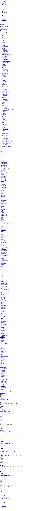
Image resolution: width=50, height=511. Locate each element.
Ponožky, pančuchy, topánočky (6, 63)
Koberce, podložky (5, 95)
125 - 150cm (2, 153)
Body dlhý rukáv (5, 57)
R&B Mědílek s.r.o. (2, 465)
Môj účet (3, 505)
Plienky (4, 53)
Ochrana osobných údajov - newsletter (6, 4)
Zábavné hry (4, 147)
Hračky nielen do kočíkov (6, 71)
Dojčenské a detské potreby (5, 46)
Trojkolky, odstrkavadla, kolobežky (7, 146)
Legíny (4, 80)
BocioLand (1, 454)
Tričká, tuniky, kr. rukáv (3, 202)
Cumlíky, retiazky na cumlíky (6, 48)
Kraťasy (4, 79)
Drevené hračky (4, 134)
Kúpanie (2, 221)
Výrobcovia (3, 501)
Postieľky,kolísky (3, 213)
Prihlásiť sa (4, 19)
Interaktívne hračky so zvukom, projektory (7, 140)
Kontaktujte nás (2, 266)
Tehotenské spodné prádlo (6, 85)
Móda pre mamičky (2, 191)
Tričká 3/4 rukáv (5, 87)
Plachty (4, 119)
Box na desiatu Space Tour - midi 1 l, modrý (5, 411)
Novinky (3, 507)
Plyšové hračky (2, 385)
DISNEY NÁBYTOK (5, 94)
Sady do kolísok (4, 120)
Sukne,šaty (4, 83)
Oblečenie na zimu (3, 175)
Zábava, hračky (2, 372)
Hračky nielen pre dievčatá (6, 138)
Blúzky (4, 78)
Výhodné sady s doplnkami (6, 123)
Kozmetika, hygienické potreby (6, 51)
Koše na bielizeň (5, 117)
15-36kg (4, 40)
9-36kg (4, 43)
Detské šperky (4, 105)
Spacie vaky (4, 122)
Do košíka (2, 406)
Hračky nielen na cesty (5, 44)
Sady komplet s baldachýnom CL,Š (7, 121)
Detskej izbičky (4, 93)
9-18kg (4, 42)
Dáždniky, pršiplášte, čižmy (6, 49)
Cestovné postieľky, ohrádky (6, 91)
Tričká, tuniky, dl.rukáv (5, 88)
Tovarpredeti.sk (4, 26)
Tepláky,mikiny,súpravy (5, 86)
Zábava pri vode (2, 388)
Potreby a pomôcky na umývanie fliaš (7, 54)
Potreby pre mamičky (4, 102)
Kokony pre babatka (5, 106)
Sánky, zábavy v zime (5, 144)
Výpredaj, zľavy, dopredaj (3, 367)
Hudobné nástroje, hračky (6, 139)
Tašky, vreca (2, 224)
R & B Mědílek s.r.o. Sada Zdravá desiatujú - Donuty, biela (7, 475)
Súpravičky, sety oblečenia (6, 66)
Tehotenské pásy (5, 84)
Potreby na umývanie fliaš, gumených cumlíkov (8, 109)
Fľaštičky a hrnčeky (5, 50)
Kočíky (4, 127)
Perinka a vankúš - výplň (3, 232)
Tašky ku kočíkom (5, 76)
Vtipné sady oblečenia (5, 89)
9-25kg (1, 156)
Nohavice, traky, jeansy (3, 194)
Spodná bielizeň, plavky (5, 65)
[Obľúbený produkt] (0, 408)
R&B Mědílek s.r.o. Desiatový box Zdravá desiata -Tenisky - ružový (8, 486)
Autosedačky (4, 125)
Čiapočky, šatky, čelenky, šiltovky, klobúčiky (5, 172)
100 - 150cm (4, 39)
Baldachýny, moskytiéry (5, 116)
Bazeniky (4, 90)
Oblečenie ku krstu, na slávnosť (6, 61)
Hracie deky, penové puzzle (4, 377)
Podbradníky (2, 167)
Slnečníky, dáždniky (5, 75)
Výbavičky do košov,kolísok (6, 101)
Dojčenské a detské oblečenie (4, 368)
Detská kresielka (5, 92)
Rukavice (4, 64)
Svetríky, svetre (4, 67)
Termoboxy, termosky (5, 56)
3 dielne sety (4, 114)
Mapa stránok (3, 5)
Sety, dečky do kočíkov (5, 74)
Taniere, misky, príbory (5, 55)
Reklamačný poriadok (4, 2)
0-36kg (4, 38)
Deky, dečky (4, 104)
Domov (1, 149)
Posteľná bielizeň (5, 99)
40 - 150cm (4, 41)
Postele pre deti (4, 98)
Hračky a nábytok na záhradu (6, 136)
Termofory (4, 111)
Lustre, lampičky (2, 210)
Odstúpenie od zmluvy (3, 263)
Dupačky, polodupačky (5, 59)
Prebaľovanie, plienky (5, 110)
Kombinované (2, 186)
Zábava (4, 130)
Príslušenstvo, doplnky (5, 73)
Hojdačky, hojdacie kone (5, 135)
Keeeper (1, 402)
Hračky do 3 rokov (5, 137)
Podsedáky (4, 45)
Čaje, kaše (4, 103)
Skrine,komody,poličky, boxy (6, 100)
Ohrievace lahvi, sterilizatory (6, 52)
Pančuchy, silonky (5, 82)
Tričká (3, 68)
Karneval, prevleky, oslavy (4, 254)
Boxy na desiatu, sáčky (3, 161)
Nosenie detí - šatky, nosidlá (6, 108)
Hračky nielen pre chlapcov (4, 251)
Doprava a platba (3, 3)
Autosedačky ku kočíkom (6, 70)
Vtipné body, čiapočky (5, 69)
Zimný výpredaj (4, 131)
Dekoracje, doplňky (3, 205)
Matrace (4, 97)
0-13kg (4, 36)
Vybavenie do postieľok (4, 113)
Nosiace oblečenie (5, 81)
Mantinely (4, 118)
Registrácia (4, 18)
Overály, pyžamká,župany (6, 62)
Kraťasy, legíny (4, 60)
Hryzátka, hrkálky (3, 164)
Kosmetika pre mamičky (5, 107)
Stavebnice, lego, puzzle (3, 259)
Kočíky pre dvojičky (5, 72)
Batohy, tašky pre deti (3, 374)
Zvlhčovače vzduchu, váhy (6, 112)
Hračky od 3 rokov (3, 380)
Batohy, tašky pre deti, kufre (6, 133)
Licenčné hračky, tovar (5, 142)
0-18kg (4, 37)
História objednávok (4, 506)
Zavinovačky (4, 124)
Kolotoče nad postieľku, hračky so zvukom (7, 141)
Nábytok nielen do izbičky (6, 128)
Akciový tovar (3, 502)
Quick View (1, 398)
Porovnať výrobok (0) (2, 393)
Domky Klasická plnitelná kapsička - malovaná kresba (6, 443)
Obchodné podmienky (4, 1)
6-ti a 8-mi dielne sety (5, 115)
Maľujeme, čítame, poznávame (6, 143)
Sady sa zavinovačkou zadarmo (4, 235)
